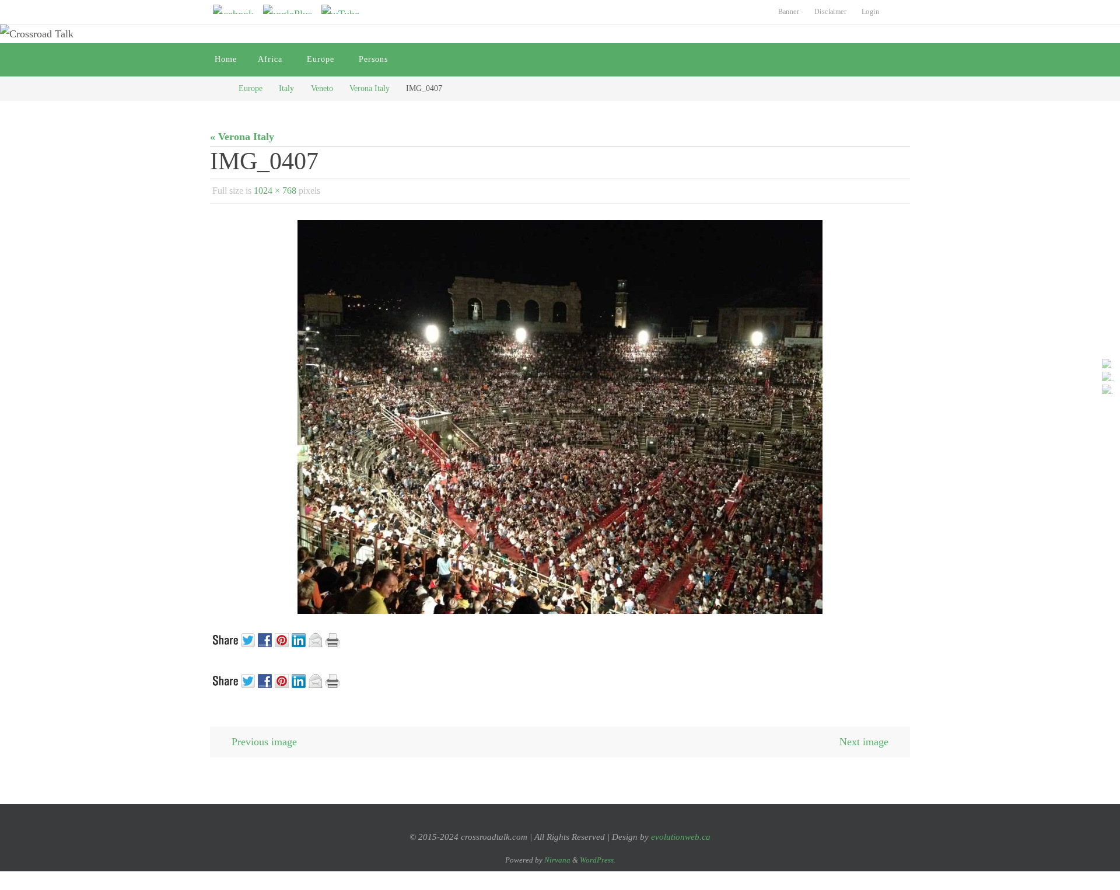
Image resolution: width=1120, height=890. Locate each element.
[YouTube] (343, 9)
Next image (863, 742)
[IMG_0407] (560, 417)
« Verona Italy (242, 136)
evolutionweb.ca (680, 837)
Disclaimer (830, 12)
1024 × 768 (275, 191)
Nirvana (557, 860)
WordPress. (597, 860)
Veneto (322, 88)
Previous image (264, 742)
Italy (286, 88)
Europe (250, 88)
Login (870, 12)
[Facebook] (237, 9)
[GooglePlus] (291, 9)
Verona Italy (369, 88)
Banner (788, 12)
